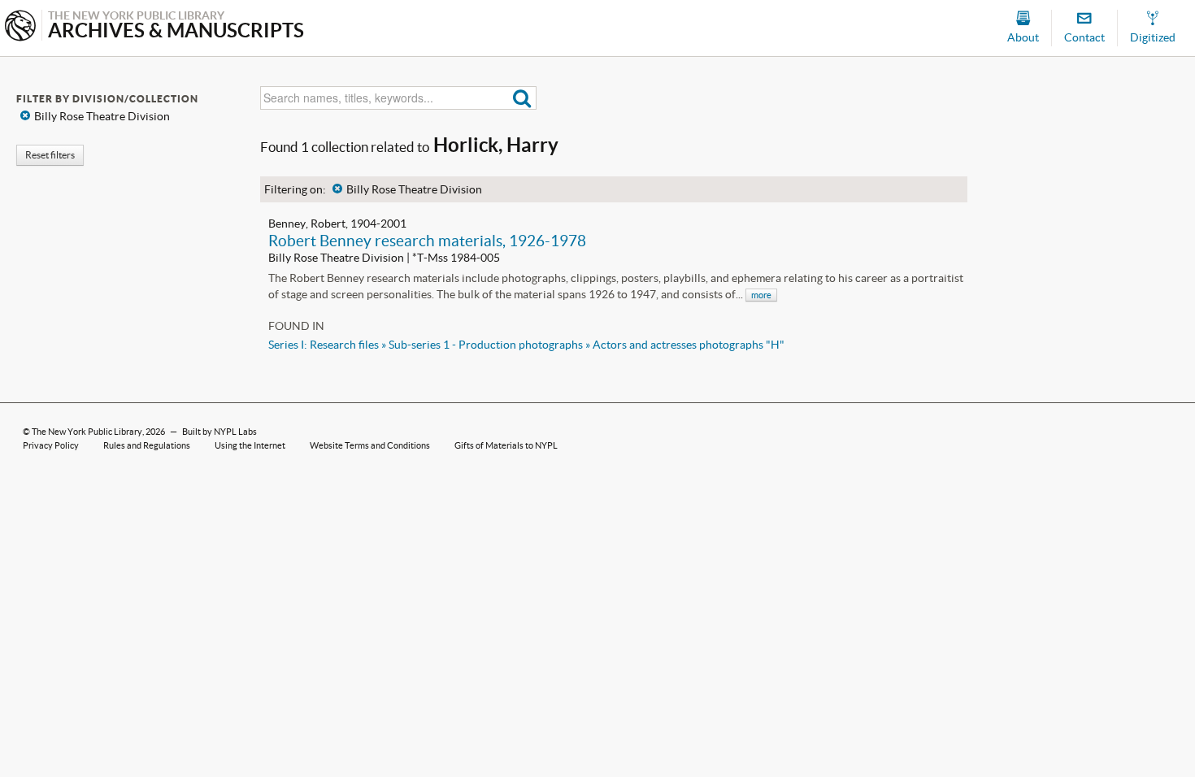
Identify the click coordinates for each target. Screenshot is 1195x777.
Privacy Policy (51, 445)
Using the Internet (250, 445)
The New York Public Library (87, 431)
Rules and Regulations (146, 445)
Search (522, 98)
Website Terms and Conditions (370, 445)
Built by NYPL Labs (219, 431)
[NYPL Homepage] (20, 27)
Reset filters (50, 155)
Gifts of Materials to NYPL (506, 445)
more (761, 295)
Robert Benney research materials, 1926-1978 (427, 241)
